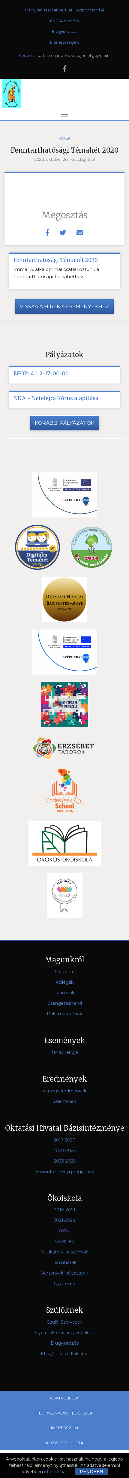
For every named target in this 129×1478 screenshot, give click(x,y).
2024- (64, 1231)
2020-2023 (64, 1150)
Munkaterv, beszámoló (64, 1252)
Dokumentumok (64, 1014)
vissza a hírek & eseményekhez (64, 306)
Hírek (64, 138)
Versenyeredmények (64, 1091)
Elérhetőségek (64, 42)
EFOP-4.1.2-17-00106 (41, 373)
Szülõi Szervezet (64, 1322)
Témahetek (64, 1262)
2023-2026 (65, 1161)
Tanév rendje (64, 1052)
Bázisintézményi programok (64, 1171)
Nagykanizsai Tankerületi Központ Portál (64, 10)
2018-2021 (64, 1210)
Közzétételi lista (64, 1442)
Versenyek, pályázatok (64, 1273)
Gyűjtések (64, 1283)
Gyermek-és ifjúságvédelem (64, 1332)
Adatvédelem (65, 1398)
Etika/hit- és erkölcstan (64, 1353)
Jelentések (64, 1101)
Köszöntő (65, 971)
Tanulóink (64, 992)
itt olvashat (55, 1471)
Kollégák (65, 982)
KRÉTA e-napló (64, 20)
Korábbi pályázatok (64, 423)
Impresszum (64, 1427)
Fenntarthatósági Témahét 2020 (56, 260)
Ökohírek (64, 1241)
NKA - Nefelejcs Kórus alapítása (56, 398)
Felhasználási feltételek (64, 1413)
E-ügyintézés (64, 31)
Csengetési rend (64, 1003)
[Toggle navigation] (64, 114)
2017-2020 (65, 1140)
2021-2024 (64, 1220)
